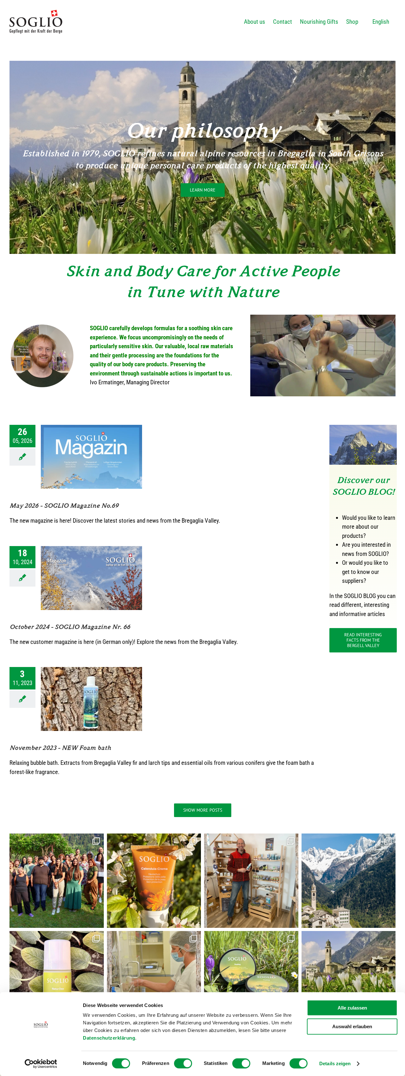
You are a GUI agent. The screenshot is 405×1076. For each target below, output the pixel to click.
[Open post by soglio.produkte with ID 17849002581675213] (56, 978)
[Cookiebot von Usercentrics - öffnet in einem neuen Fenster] (41, 1063)
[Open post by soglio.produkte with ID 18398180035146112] (251, 978)
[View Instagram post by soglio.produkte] (97, 920)
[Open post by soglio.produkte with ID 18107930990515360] (56, 881)
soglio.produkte (56, 836)
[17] (363, 427)
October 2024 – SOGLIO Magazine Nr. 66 (69, 627)
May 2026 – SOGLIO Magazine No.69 (63, 505)
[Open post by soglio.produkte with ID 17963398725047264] (349, 978)
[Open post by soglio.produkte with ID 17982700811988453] (251, 881)
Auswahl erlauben (352, 1026)
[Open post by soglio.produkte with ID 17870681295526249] (154, 881)
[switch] (183, 1063)
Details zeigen (335, 1063)
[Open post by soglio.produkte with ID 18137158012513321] (154, 978)
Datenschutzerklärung (109, 1038)
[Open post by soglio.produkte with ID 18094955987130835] (349, 881)
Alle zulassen (352, 1007)
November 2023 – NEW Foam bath (60, 748)
